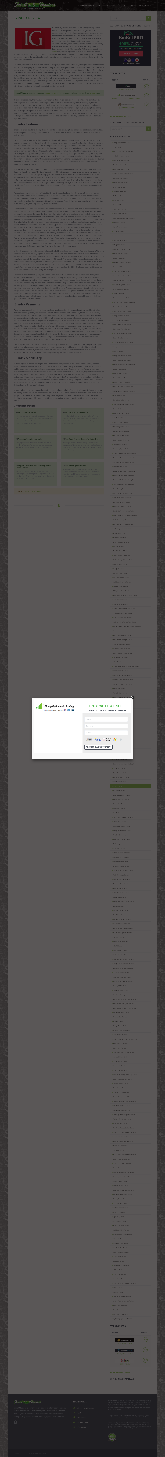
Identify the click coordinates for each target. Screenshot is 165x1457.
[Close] (132, 697)
